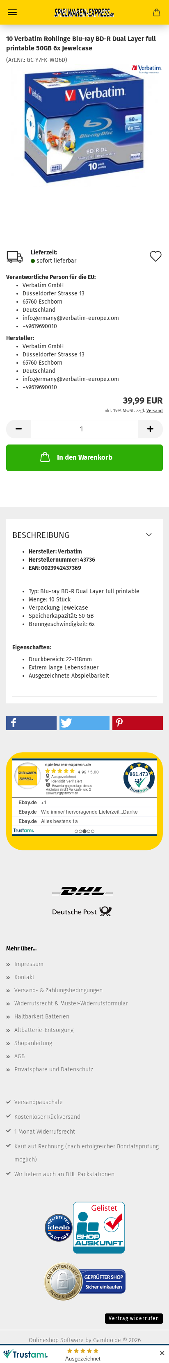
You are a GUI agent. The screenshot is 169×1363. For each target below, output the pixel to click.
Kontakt (24, 977)
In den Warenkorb (84, 457)
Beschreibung (41, 535)
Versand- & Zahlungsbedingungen (58, 990)
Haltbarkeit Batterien (41, 1016)
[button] (18, 429)
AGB (19, 1056)
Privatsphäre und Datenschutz (53, 1069)
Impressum (28, 964)
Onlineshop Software (56, 1340)
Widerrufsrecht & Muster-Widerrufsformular (71, 1003)
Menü (12, 12)
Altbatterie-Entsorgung (43, 1030)
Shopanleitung (33, 1043)
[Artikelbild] (84, 125)
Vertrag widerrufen (134, 1318)
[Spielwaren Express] (84, 12)
